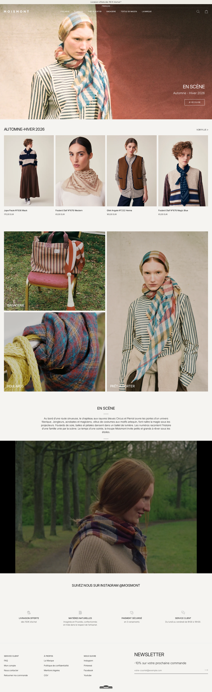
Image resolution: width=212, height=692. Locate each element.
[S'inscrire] (205, 670)
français (106, 6)
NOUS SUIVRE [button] (90, 656)
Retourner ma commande (16, 675)
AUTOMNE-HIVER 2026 (24, 129)
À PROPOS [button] (48, 656)
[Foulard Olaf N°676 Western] (80, 170)
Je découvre (195, 102)
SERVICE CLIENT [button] (11, 656)
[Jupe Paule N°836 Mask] (29, 170)
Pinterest (88, 665)
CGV (46, 675)
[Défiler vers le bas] (106, 114)
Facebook (88, 670)
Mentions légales (52, 670)
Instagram (88, 660)
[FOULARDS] (54, 351)
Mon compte (10, 665)
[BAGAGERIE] (54, 271)
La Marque (49, 660)
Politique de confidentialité (56, 665)
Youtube (87, 675)
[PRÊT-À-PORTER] (157, 311)
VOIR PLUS (201, 129)
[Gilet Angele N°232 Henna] (132, 170)
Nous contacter (11, 670)
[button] (65, 11)
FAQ (6, 660)
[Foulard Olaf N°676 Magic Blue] (183, 170)
